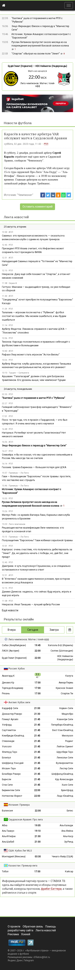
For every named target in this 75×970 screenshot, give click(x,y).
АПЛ (11, 232)
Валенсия (7, 810)
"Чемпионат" (25, 194)
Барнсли (6, 779)
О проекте (14, 926)
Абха (4, 825)
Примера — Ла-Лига (19, 473)
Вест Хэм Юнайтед (62, 730)
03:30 (38, 856)
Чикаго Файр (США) (62, 856)
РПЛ (46, 144)
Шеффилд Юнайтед (62, 774)
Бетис (70, 810)
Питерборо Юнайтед (62, 724)
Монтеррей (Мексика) (14, 856)
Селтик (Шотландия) (62, 650)
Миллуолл (67, 735)
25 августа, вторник (15, 226)
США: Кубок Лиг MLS (20, 850)
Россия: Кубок (16, 668)
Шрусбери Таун (65, 752)
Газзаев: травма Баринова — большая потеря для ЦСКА (34, 467)
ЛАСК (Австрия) (10, 650)
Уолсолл (7, 746)
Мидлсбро (67, 714)
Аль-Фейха (67, 831)
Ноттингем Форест (12, 796)
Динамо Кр (8, 682)
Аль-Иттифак (9, 836)
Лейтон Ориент (65, 746)
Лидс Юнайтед (65, 796)
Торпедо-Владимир (12, 688)
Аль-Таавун (8, 831)
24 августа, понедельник (18, 388)
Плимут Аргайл (10, 719)
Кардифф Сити (10, 708)
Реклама (13, 934)
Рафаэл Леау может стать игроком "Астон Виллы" (31, 354)
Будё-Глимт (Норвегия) (20, 66)
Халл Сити (67, 784)
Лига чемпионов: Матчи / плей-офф (37, 84)
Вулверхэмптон (64, 763)
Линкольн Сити (65, 757)
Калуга (69, 675)
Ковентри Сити (65, 719)
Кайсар (69, 871)
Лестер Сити (66, 768)
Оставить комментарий (37, 206)
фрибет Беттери (51, 888)
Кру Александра (64, 779)
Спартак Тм (67, 693)
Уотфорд (7, 724)
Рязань (6, 693)
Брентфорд (67, 790)
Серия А (13, 283)
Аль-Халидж (66, 825)
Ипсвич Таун (9, 768)
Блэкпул (6, 757)
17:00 (38, 682)
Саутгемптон (9, 730)
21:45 (37, 719)
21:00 (37, 708)
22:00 (38, 650)
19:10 (38, 831)
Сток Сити (7, 784)
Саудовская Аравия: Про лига (25, 819)
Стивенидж (8, 741)
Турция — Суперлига (19, 373)
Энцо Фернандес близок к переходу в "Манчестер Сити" (34, 445)
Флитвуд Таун (9, 752)
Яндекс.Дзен (15, 960)
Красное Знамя (64, 688)
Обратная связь (33, 926)
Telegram (29, 960)
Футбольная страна (37, 950)
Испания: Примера (19, 804)
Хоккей (25, 934)
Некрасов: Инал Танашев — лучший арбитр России (31, 604)
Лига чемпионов (17, 524)
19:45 (38, 645)
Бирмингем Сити (11, 790)
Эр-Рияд (68, 841)
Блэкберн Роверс (11, 774)
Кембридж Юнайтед (13, 735)
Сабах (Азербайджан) (14, 645)
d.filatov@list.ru (41, 957)
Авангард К (8, 675)
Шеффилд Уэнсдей (12, 763)
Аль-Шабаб (8, 841)
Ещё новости (10, 610)
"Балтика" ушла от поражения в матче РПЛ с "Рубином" (33, 397)
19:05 (38, 825)
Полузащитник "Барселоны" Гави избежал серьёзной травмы (37, 540)
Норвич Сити (66, 708)
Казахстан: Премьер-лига (22, 865)
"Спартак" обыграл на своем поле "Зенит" (36, 53)
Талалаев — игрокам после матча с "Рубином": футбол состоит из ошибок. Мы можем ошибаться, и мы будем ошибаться (34, 316)
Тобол (5, 871)
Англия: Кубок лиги (19, 702)
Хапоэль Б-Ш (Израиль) (60, 645)
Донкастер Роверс (12, 714)
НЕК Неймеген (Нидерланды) (51, 66)
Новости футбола (18, 123)
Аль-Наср (68, 836)
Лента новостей (16, 217)
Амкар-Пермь (66, 682)
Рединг (69, 741)
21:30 (37, 714)
